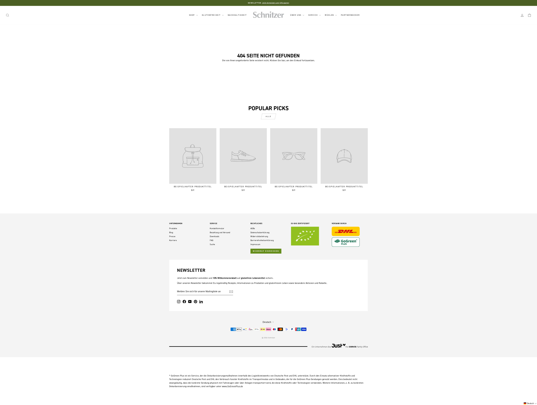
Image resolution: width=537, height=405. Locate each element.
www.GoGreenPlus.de (232, 386)
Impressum (255, 244)
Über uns (296, 15)
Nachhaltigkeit (237, 15)
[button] (530, 403)
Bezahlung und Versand (220, 232)
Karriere (173, 240)
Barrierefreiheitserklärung (262, 240)
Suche (212, 244)
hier (283, 60)
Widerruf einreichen (266, 251)
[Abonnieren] (231, 291)
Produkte (173, 228)
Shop (192, 15)
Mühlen (330, 15)
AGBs (252, 228)
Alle (268, 116)
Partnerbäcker (350, 15)
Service (313, 15)
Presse (172, 236)
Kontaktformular (217, 228)
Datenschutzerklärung (259, 232)
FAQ (211, 240)
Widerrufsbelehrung (259, 236)
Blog (171, 232)
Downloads (214, 236)
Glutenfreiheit (212, 15)
